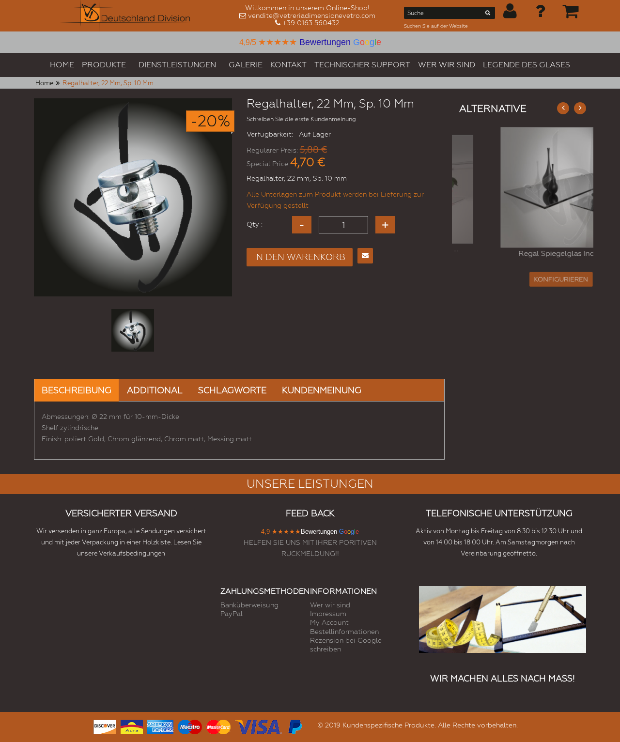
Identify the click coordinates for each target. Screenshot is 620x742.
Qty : (255, 224)
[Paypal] (294, 726)
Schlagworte (232, 390)
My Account (329, 622)
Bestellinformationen (344, 631)
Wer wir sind (330, 605)
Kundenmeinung (321, 390)
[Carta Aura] (132, 726)
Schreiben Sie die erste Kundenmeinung (301, 119)
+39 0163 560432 (311, 23)
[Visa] (258, 726)
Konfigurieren (522, 283)
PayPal (231, 614)
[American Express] (160, 726)
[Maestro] (190, 726)
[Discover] (104, 726)
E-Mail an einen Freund (365, 255)
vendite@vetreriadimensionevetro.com (311, 15)
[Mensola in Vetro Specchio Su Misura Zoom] (523, 186)
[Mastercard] (218, 726)
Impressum (328, 614)
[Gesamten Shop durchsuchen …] (488, 14)
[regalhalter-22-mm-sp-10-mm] (132, 330)
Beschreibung (76, 390)
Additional (155, 390)
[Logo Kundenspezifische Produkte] (125, 15)
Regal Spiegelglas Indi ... (523, 256)
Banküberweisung (249, 605)
